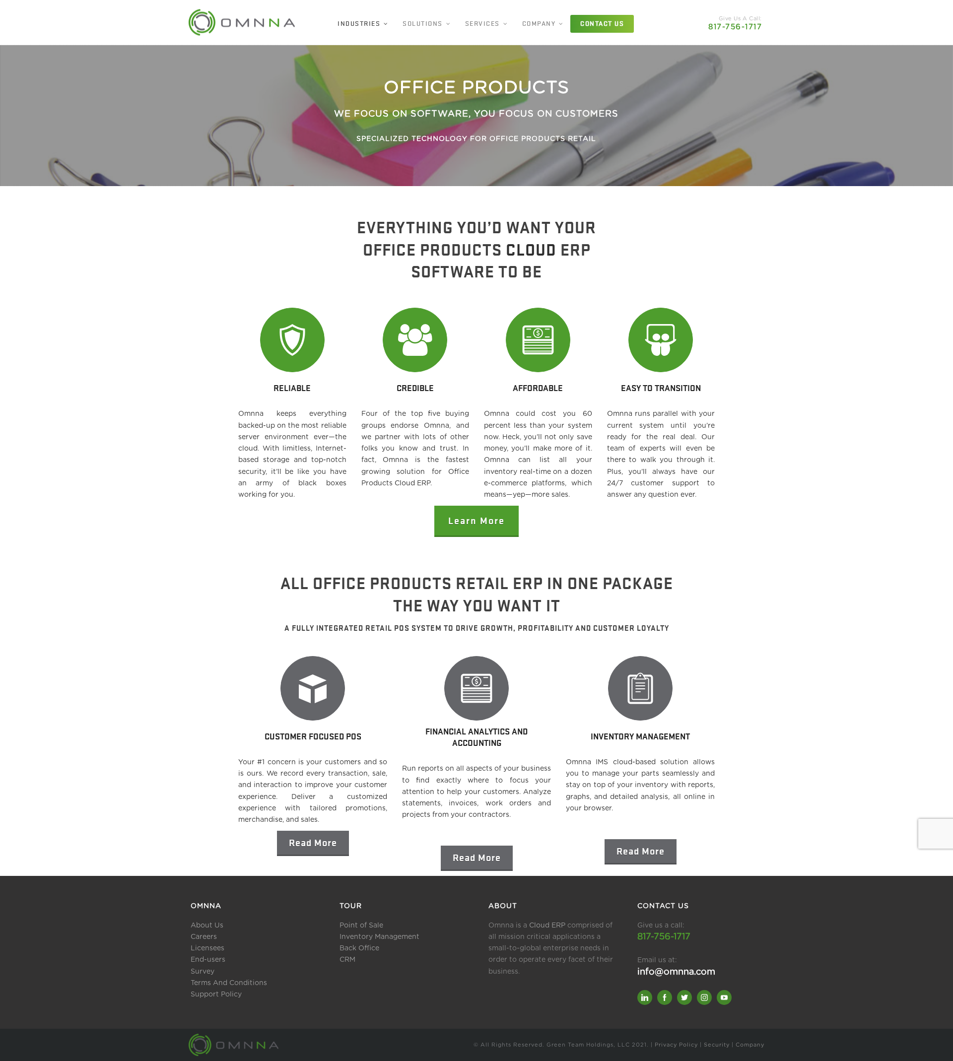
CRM (347, 959)
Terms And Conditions (229, 983)
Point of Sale (361, 925)
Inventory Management (379, 936)
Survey (202, 971)
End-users (208, 959)
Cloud (531, 249)
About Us (207, 925)
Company (750, 1045)
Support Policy (216, 994)
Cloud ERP (547, 925)
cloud (248, 448)
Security (717, 1045)
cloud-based (634, 762)
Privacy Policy (676, 1045)
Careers (204, 936)
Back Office (359, 948)
